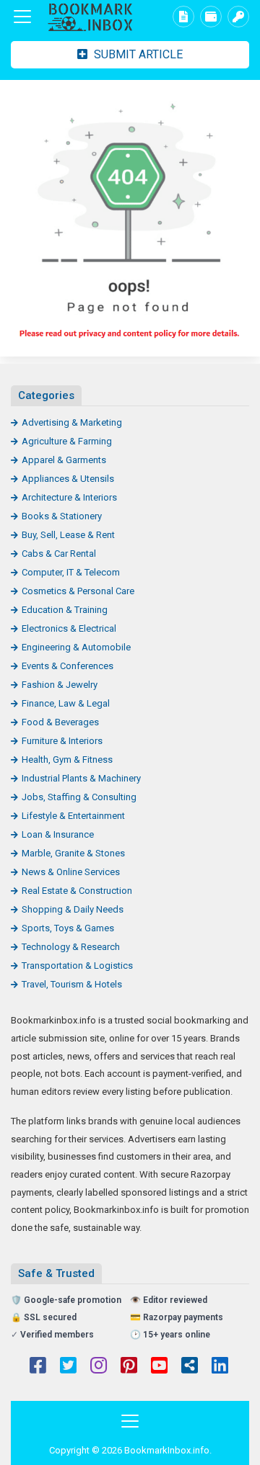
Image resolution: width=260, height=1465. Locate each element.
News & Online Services (71, 871)
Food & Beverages (60, 722)
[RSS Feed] (189, 1367)
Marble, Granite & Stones (73, 853)
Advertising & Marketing (72, 422)
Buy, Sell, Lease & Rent (68, 534)
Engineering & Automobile (76, 647)
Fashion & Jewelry (60, 684)
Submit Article (137, 54)
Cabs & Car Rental (59, 553)
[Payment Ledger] (211, 16)
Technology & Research (71, 946)
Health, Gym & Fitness (67, 759)
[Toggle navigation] (22, 16)
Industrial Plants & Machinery (81, 778)
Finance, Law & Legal (66, 703)
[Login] (238, 16)
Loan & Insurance (58, 834)
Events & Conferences (67, 665)
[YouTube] (159, 1367)
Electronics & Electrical (69, 628)
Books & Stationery (62, 516)
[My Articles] (183, 16)
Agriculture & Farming (67, 441)
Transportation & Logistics (77, 965)
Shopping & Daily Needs (73, 909)
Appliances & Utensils (68, 478)
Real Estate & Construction (77, 890)
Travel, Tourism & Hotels (72, 984)
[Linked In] (220, 1367)
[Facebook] (38, 1367)
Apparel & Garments (64, 459)
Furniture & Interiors (62, 740)
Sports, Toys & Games (68, 928)
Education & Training (65, 609)
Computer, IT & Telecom (71, 572)
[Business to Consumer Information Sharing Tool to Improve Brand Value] (90, 17)
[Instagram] (98, 1367)
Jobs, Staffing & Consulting (79, 797)
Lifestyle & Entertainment (73, 815)
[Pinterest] (129, 1367)
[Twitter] (68, 1367)
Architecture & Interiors (69, 497)
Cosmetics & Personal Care (78, 591)
